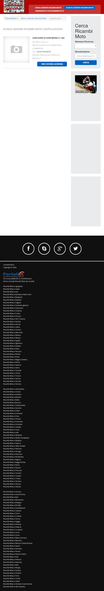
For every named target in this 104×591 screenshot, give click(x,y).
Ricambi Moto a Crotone (12, 516)
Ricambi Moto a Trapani (12, 476)
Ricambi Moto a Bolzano (12, 300)
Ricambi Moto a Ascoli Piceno (14, 494)
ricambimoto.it (8, 265)
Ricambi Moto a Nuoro (11, 546)
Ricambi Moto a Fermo (11, 519)
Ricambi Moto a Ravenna (12, 562)
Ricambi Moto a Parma (11, 551)
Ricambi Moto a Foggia (11, 521)
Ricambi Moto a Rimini (11, 362)
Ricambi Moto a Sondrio (12, 573)
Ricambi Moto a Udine (11, 581)
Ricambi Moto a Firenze (12, 419)
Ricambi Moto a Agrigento (13, 286)
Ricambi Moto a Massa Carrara (15, 538)
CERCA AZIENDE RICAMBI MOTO (48, 8)
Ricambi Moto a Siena (11, 368)
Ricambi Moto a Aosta (11, 289)
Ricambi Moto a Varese (12, 378)
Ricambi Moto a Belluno (12, 397)
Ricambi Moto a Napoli (11, 340)
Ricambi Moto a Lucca (11, 535)
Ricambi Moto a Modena (12, 440)
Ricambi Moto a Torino (11, 373)
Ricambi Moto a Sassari (12, 467)
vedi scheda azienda (52, 64)
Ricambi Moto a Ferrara (12, 316)
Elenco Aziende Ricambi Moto (34, 18)
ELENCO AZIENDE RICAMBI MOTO (80, 8)
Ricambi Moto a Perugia (12, 451)
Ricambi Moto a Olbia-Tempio (14, 446)
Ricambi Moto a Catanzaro (13, 308)
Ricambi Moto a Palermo (12, 448)
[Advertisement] (89, 141)
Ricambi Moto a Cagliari (12, 302)
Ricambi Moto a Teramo (12, 473)
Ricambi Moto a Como (11, 513)
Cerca (86, 62)
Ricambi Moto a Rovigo (11, 567)
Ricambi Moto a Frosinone (13, 421)
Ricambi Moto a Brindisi (12, 505)
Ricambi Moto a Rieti (11, 565)
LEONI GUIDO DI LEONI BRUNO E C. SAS (48, 38)
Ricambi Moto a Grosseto (12, 424)
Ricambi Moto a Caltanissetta (14, 405)
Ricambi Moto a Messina (12, 540)
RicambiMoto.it (11, 18)
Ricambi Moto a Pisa (10, 557)
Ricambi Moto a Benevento (13, 500)
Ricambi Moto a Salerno (12, 365)
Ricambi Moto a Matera (12, 335)
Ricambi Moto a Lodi (10, 432)
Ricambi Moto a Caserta (12, 408)
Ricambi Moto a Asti (10, 292)
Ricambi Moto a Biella (11, 400)
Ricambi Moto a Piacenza (12, 454)
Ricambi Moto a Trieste (12, 478)
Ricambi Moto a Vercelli (12, 381)
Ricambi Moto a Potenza (12, 559)
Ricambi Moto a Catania (12, 510)
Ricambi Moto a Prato (11, 357)
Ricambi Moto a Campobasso (14, 508)
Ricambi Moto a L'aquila (12, 427)
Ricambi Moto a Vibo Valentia (14, 586)
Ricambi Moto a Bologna (12, 502)
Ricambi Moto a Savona (12, 570)
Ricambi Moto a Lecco (11, 532)
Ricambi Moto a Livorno (12, 330)
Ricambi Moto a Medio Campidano (16, 438)
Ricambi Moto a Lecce (11, 429)
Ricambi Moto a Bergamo (12, 297)
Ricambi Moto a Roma (11, 465)
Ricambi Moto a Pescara (12, 351)
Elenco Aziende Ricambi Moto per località (18, 281)
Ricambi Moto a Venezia (12, 481)
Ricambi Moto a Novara (12, 443)
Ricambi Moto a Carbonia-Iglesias (15, 305)
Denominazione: (82, 51)
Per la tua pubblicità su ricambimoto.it (17, 278)
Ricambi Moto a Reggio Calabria (15, 359)
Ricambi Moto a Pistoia (11, 354)
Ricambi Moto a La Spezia (12, 529)
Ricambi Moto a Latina (11, 327)
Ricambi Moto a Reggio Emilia (14, 462)
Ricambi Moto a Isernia (11, 324)
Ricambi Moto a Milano (11, 338)
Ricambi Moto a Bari (10, 497)
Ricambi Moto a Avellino (12, 394)
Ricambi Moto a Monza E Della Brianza (17, 543)
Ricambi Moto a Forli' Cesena (14, 319)
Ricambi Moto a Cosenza (12, 311)
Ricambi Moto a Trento (11, 578)
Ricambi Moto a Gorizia (12, 321)
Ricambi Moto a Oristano (12, 548)
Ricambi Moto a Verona (12, 484)
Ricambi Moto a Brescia (12, 402)
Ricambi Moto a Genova (12, 524)
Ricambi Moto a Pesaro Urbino (14, 554)
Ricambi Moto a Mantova (12, 435)
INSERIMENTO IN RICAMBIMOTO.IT (49, 11)
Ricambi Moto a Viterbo (12, 486)
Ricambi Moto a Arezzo (12, 392)
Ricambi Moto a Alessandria (13, 389)
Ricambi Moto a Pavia (11, 349)
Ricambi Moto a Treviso (12, 376)
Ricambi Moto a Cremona (12, 413)
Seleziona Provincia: (84, 41)
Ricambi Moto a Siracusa (12, 470)
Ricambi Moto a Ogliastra (12, 343)
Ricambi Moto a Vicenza (12, 384)
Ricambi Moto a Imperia (12, 527)
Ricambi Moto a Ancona (12, 491)
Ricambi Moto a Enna (11, 416)
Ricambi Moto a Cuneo (11, 313)
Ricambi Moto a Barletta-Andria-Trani (17, 294)
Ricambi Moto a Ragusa (12, 459)
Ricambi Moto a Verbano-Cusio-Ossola (17, 584)
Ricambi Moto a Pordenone (13, 457)
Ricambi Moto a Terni (11, 576)
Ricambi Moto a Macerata (13, 332)
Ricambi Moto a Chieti (11, 411)
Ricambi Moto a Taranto (12, 370)
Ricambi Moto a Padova (12, 346)
